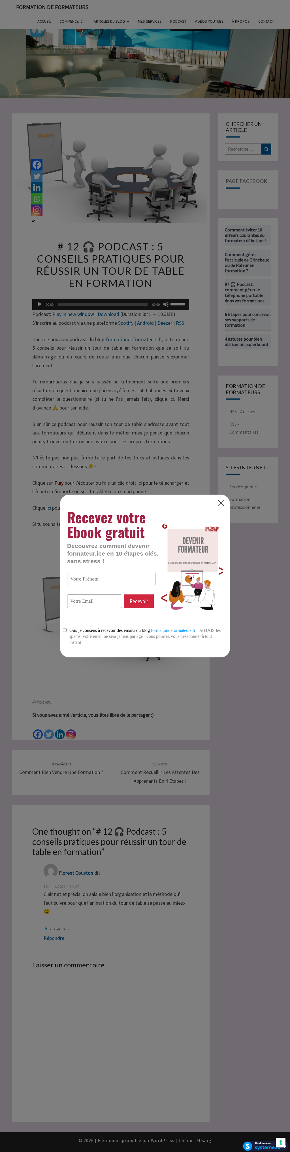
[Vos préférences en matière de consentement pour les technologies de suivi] (280, 1142)
